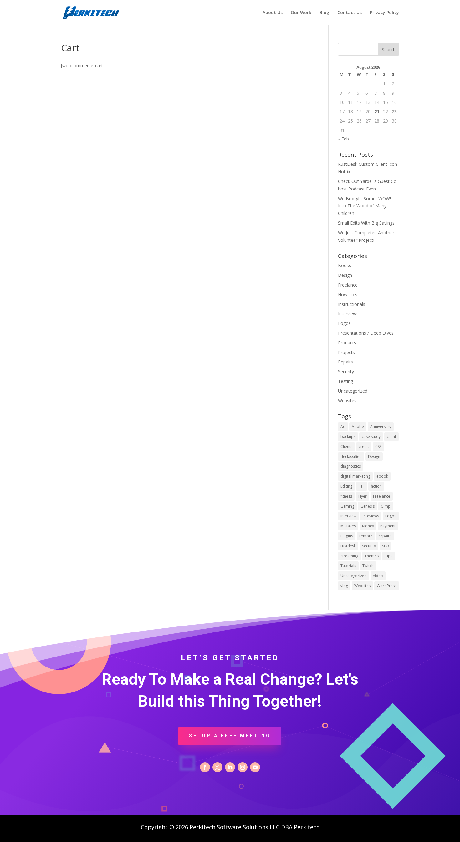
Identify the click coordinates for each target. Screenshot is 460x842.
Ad (342, 426)
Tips (388, 556)
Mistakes (348, 526)
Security (346, 371)
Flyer (362, 496)
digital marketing (355, 476)
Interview (348, 516)
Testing (345, 381)
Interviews (348, 314)
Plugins (346, 536)
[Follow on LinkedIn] (230, 767)
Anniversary (380, 426)
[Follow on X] (217, 767)
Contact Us (349, 12)
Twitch (368, 565)
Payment (388, 526)
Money (368, 526)
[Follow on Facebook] (205, 767)
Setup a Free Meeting (230, 735)
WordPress (386, 585)
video (378, 575)
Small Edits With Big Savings (366, 223)
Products (347, 343)
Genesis (367, 506)
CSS (378, 446)
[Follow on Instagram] (243, 767)
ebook (382, 476)
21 (376, 111)
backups (347, 436)
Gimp (386, 506)
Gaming (347, 506)
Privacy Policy (384, 12)
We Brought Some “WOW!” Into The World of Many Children (365, 205)
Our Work (301, 12)
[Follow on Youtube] (255, 767)
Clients (346, 446)
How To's (347, 294)
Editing (346, 486)
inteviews (371, 516)
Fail (362, 486)
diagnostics (350, 466)
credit (364, 446)
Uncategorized (352, 391)
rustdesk (348, 546)
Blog (324, 12)
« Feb (343, 139)
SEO (385, 546)
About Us (273, 12)
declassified (351, 456)
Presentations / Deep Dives (366, 333)
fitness (346, 496)
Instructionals (351, 304)
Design (345, 275)
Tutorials (348, 565)
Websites (347, 400)
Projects (346, 352)
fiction (376, 486)
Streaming (349, 556)
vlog (344, 585)
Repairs (345, 362)
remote (365, 536)
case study (371, 436)
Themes (372, 556)
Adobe (358, 426)
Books (344, 265)
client (391, 436)
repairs (385, 536)
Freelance (348, 285)
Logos (344, 323)
